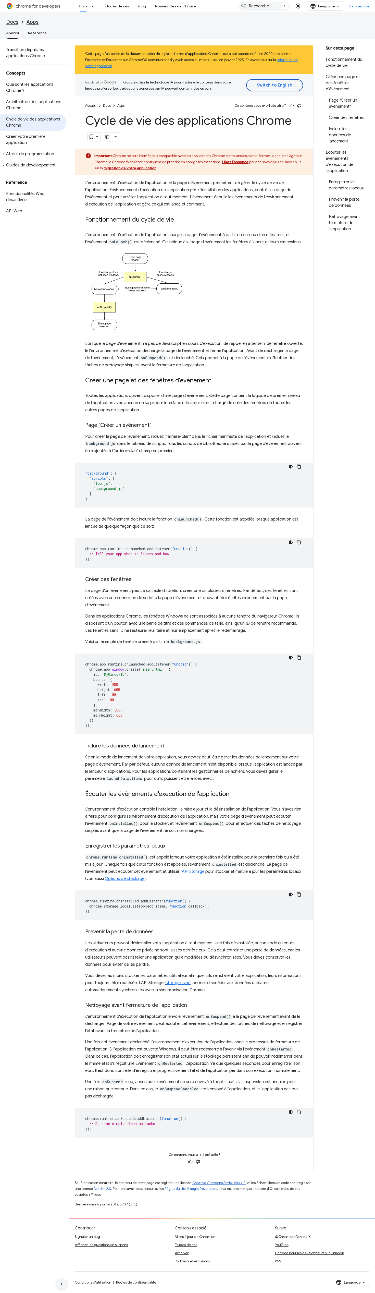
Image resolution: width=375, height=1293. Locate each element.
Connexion (359, 6)
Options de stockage (124, 878)
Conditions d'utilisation (93, 1282)
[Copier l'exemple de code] (299, 467)
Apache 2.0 (102, 1189)
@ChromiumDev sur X (293, 1236)
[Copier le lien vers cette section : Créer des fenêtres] (136, 580)
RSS (278, 1261)
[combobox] (264, 6)
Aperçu (12, 33)
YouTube (282, 1244)
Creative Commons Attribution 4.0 (219, 1183)
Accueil (90, 105)
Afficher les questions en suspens (101, 1244)
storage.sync (178, 982)
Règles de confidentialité (136, 1282)
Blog (142, 6)
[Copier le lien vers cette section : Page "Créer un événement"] (156, 425)
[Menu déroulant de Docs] (94, 6)
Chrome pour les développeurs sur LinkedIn (309, 1253)
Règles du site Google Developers (191, 1189)
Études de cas (117, 6)
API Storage (193, 871)
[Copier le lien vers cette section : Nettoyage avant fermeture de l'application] (192, 1005)
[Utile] (291, 106)
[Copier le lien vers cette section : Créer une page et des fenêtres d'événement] (216, 381)
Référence (37, 33)
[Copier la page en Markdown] (107, 136)
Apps (33, 22)
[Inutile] (299, 106)
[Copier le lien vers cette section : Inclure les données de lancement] (169, 746)
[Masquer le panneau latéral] (61, 1284)
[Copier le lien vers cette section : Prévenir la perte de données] (159, 932)
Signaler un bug (87, 1236)
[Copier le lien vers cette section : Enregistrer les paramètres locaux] (170, 846)
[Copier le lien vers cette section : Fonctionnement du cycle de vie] (179, 220)
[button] (33, 154)
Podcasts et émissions (192, 1261)
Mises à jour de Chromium (196, 1236)
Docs (83, 6)
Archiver (182, 1253)
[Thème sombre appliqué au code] (291, 467)
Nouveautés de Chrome (175, 6)
